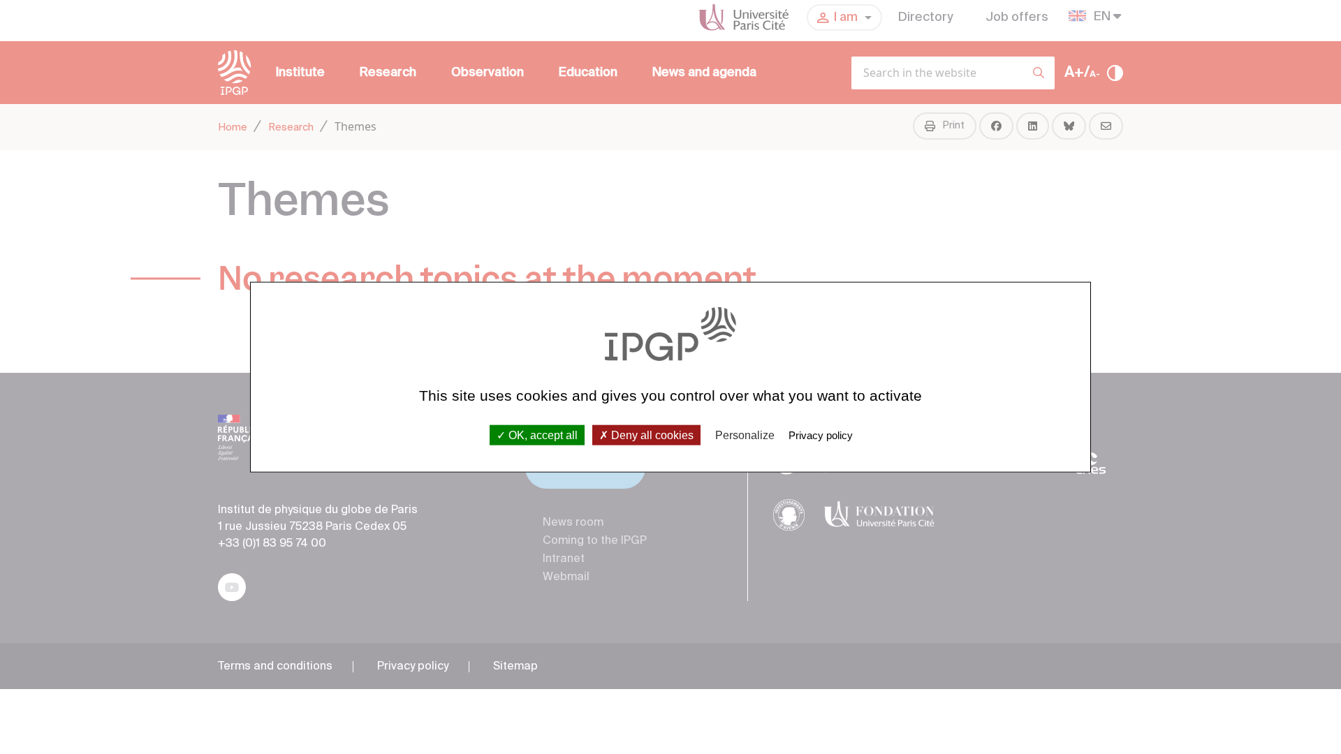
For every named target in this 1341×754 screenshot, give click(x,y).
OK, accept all (542, 435)
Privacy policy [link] (821, 435)
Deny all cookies (651, 435)
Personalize (745, 435)
